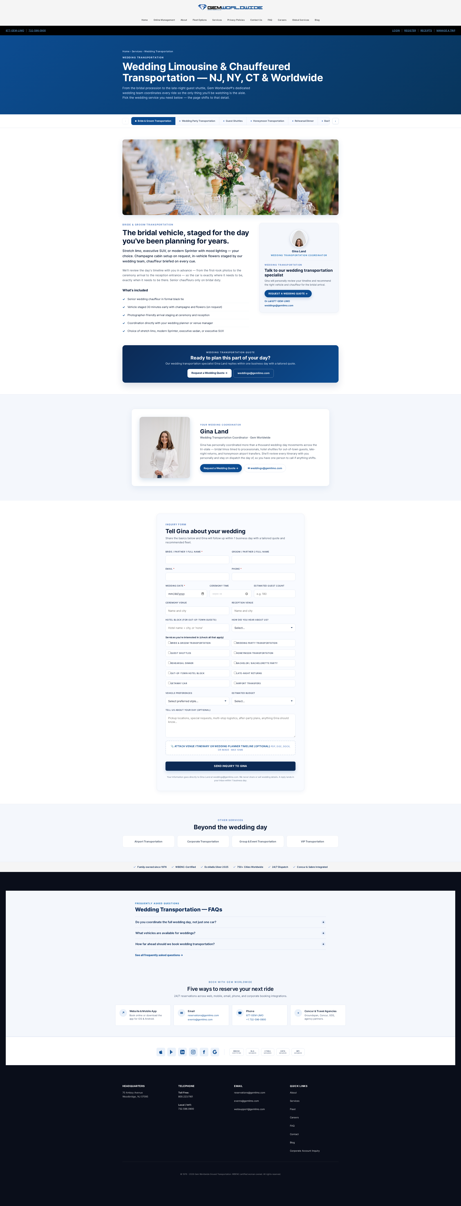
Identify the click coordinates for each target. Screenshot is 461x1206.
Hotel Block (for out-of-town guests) (190, 619)
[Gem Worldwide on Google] (215, 1052)
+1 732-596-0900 (256, 1019)
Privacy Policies (236, 20)
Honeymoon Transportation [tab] (268, 120)
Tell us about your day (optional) (188, 710)
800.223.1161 (185, 1096)
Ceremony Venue (176, 602)
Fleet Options (200, 20)
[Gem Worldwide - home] (230, 7)
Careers (282, 20)
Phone (237, 568)
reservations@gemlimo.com (203, 1015)
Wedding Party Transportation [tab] (198, 120)
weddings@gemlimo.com (279, 305)
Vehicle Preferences (178, 693)
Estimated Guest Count (269, 585)
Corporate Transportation (203, 841)
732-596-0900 (37, 30)
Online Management (164, 20)
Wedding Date (175, 585)
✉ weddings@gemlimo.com (265, 468)
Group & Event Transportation (258, 841)
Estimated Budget (243, 693)
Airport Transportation (148, 841)
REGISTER (410, 30)
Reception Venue (242, 602)
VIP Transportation (312, 841)
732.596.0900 (186, 1108)
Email (169, 568)
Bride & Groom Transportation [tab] (154, 120)
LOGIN (396, 30)
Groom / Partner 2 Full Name (250, 551)
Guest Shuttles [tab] (234, 120)
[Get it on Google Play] (171, 1052)
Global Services (300, 20)
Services (217, 20)
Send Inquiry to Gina (230, 766)
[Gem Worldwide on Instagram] (193, 1052)
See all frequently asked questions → (159, 955)
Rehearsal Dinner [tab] (304, 120)
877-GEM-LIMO (15, 30)
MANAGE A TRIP (446, 30)
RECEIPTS (426, 30)
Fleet (293, 1109)
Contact (294, 1134)
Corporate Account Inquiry (305, 1150)
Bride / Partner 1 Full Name (184, 551)
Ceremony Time (219, 585)
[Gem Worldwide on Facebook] (204, 1052)
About (184, 20)
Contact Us (256, 20)
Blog (317, 20)
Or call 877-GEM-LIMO (277, 301)
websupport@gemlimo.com (249, 1109)
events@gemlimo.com (200, 1019)
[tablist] (230, 121)
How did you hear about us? (250, 619)
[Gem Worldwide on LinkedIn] (182, 1052)
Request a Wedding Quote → (288, 293)
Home (145, 20)
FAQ (270, 20)
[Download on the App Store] (160, 1052)
